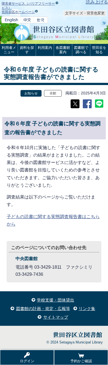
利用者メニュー (9, 50)
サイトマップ (55, 317)
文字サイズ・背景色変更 (85, 13)
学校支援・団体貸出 (55, 300)
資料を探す (27, 50)
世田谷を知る (99, 50)
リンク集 (87, 308)
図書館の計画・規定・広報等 (43, 308)
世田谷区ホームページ (18, 12)
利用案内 (45, 48)
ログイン (27, 361)
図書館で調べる (81, 50)
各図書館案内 (63, 50)
